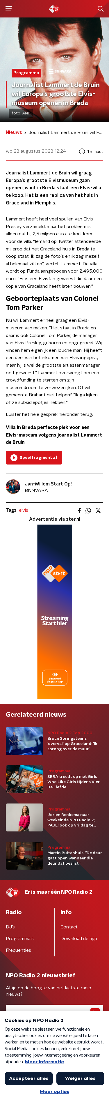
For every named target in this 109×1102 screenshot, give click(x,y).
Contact (69, 927)
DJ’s (10, 927)
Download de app (78, 938)
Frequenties (18, 950)
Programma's (20, 938)
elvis (23, 510)
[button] (8, 8)
